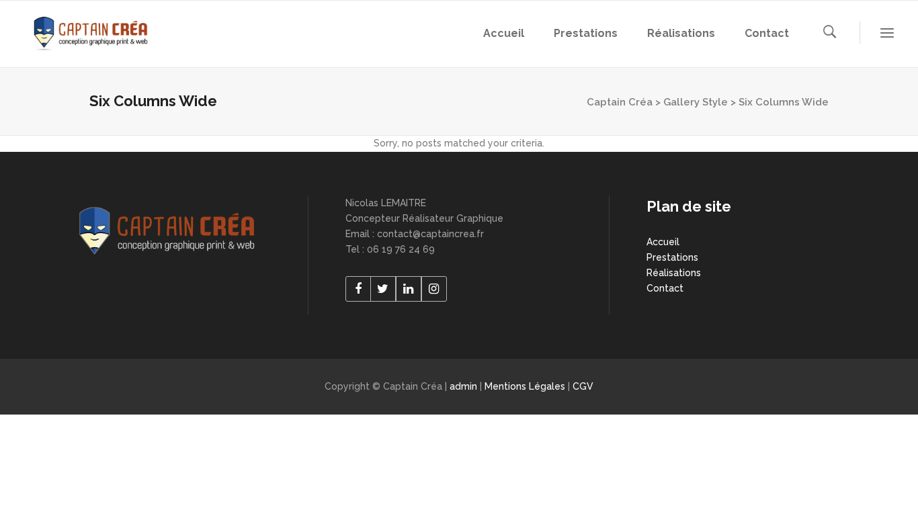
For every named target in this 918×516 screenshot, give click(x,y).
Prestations (672, 257)
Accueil (662, 241)
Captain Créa (620, 102)
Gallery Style (695, 102)
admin (465, 386)
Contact (664, 288)
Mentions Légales (526, 386)
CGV (583, 386)
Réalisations (673, 272)
